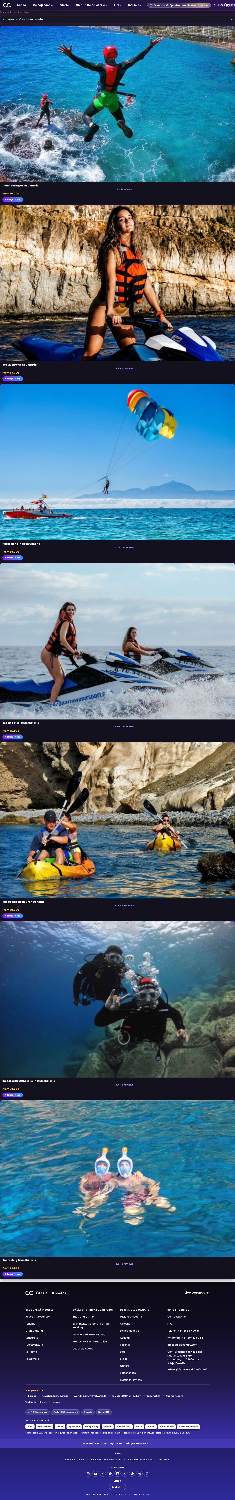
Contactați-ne (176, 1316)
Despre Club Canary (134, 1309)
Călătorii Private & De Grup (93, 1309)
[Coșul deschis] (227, 5)
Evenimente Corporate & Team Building (92, 1325)
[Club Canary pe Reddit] (140, 1474)
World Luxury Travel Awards (90, 1396)
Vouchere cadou (83, 1348)
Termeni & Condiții (74, 1459)
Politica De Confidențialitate (105, 1459)
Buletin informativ (131, 1380)
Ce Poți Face (41, 5)
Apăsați (125, 1337)
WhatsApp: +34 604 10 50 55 (185, 1337)
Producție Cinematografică (90, 1341)
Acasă (21, 5)
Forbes (32, 1396)
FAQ (169, 1323)
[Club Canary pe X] (125, 1474)
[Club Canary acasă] (7, 5)
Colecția (125, 1323)
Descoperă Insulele (39, 1309)
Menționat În (34, 1391)
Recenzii (125, 1344)
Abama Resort (174, 1396)
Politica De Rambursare (140, 1459)
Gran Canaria (34, 1330)
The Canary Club (83, 1316)
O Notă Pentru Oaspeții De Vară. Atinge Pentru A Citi (117, 1443)
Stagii (123, 1359)
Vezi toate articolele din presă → (42, 1402)
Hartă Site (164, 1459)
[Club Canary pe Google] (147, 1474)
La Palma (31, 1351)
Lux (116, 5)
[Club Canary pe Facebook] (110, 1474)
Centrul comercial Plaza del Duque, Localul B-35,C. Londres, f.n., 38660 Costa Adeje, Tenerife (184, 1357)
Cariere (124, 1366)
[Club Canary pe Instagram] (88, 1474)
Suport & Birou (178, 1309)
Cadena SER (153, 1396)
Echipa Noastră (129, 1330)
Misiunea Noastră (131, 1316)
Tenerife (30, 1323)
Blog (122, 1351)
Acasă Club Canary (37, 1316)
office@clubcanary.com (182, 1344)
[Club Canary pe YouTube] (95, 1474)
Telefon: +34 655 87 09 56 (183, 1330)
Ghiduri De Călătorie (90, 5)
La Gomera (32, 1359)
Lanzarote (31, 1337)
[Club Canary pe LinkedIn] (117, 1474)
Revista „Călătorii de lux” (126, 1396)
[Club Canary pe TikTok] (103, 1474)
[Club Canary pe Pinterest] (132, 1474)
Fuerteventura (34, 1344)
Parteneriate (128, 1373)
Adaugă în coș (12, 199)
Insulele (133, 5)
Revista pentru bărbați (55, 1396)
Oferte (64, 5)
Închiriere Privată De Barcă (89, 1334)
